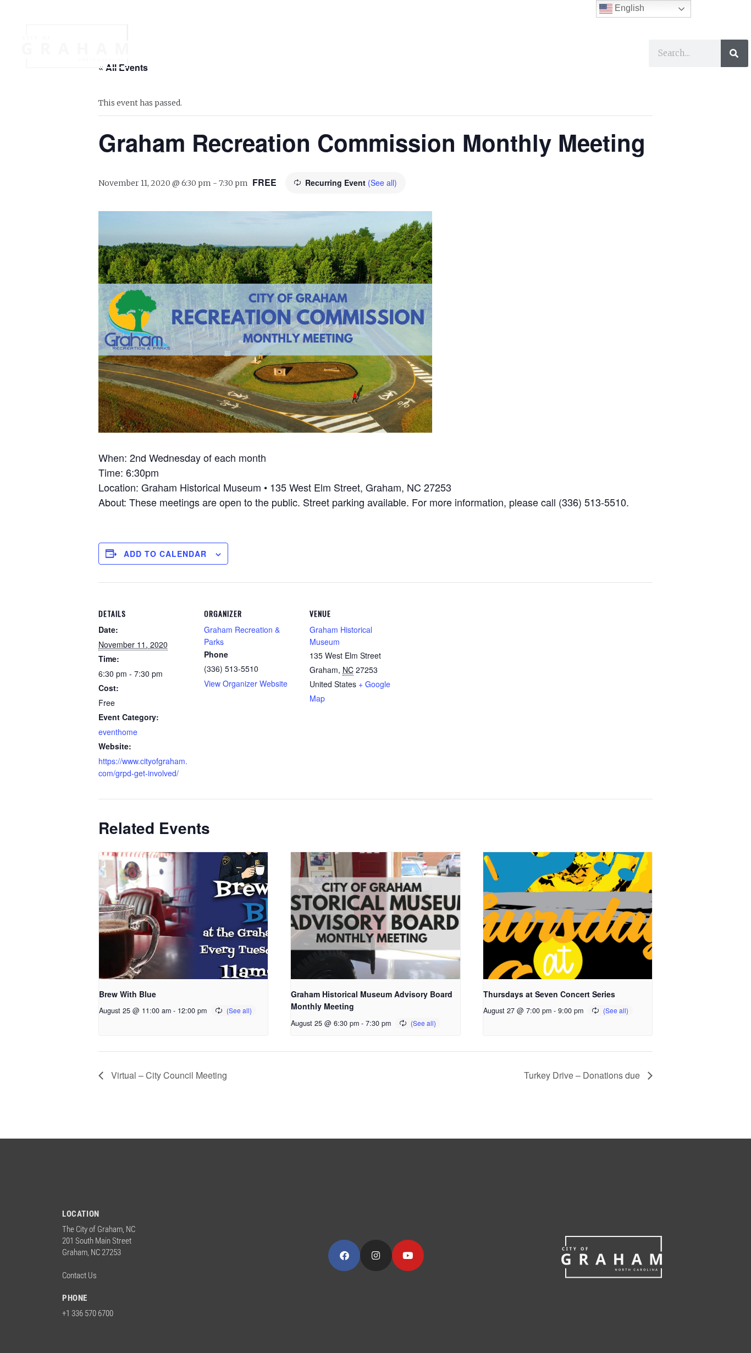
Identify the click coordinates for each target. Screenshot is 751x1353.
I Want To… (575, 53)
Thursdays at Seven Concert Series (549, 993)
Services (318, 53)
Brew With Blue (127, 993)
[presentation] (183, 915)
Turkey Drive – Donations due (583, 1075)
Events (182, 79)
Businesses (481, 53)
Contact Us (79, 1275)
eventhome (117, 731)
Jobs (233, 79)
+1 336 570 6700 (87, 1313)
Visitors (396, 53)
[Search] (734, 53)
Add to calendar (165, 553)
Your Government (213, 53)
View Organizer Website (246, 683)
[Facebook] (344, 1256)
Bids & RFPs (299, 79)
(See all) (382, 182)
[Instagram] (376, 1256)
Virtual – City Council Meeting (168, 1075)
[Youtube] (408, 1256)
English (628, 8)
